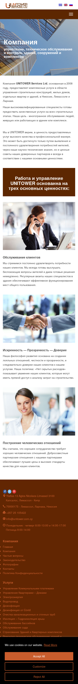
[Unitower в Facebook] (5, 492)
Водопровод (10, 601)
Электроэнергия (13, 597)
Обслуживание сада (15, 627)
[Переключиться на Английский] (65, 4)
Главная (8, 547)
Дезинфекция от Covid (17, 610)
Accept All (39, 656)
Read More (50, 645)
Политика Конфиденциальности (23, 573)
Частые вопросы (13, 555)
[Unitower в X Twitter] (10, 492)
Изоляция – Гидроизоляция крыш (23, 619)
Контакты (8, 568)
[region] (39, 660)
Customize (39, 666)
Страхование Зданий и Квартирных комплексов (32, 632)
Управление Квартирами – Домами (25, 592)
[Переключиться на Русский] (71, 4)
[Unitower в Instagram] (14, 492)
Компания (9, 551)
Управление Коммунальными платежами (28, 588)
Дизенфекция (11, 605)
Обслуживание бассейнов (19, 623)
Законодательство (14, 560)
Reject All (39, 677)
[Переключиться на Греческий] (60, 4)
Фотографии (10, 564)
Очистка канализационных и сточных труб (29, 614)
